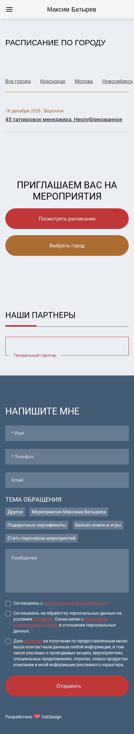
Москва (84, 81)
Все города (18, 81)
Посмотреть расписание (67, 219)
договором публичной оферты (75, 603)
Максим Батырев (71, 9)
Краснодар (52, 81)
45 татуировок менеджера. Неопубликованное (63, 119)
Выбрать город (67, 246)
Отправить (68, 686)
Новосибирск (117, 81)
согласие (33, 640)
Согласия (43, 619)
